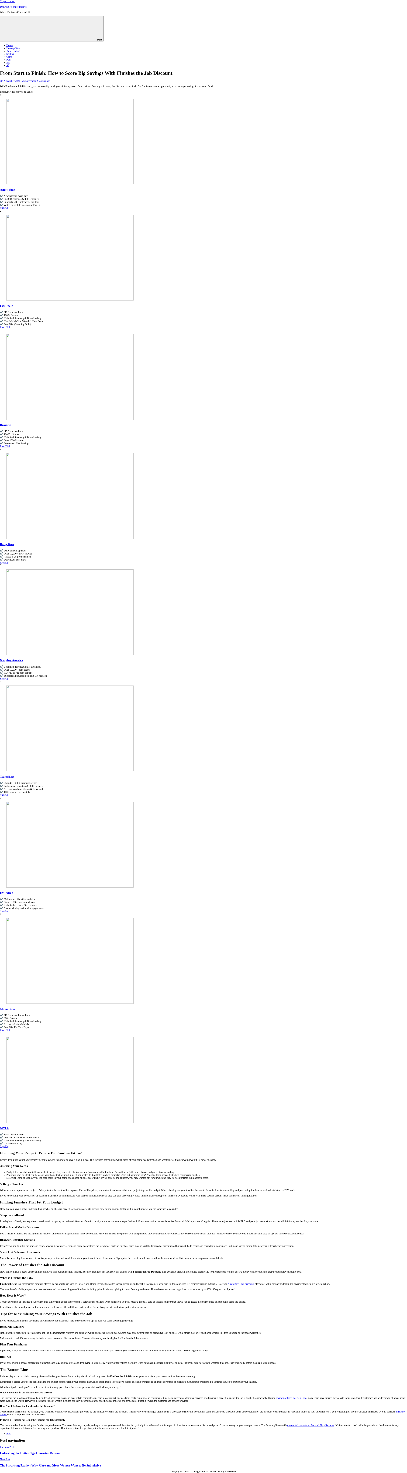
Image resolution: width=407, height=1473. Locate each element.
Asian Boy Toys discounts (241, 1284)
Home (9, 45)
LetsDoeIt (6, 305)
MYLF (4, 1128)
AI (7, 65)
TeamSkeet (7, 776)
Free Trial (5, 327)
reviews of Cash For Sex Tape (291, 1398)
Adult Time (7, 189)
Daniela (46, 81)
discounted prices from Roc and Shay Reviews (310, 1425)
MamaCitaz (7, 1009)
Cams (9, 56)
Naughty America (11, 660)
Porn (8, 59)
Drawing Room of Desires (13, 6)
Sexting (10, 54)
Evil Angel (7, 892)
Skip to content (7, 1)
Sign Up (4, 207)
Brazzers (5, 425)
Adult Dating (13, 51)
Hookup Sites (13, 48)
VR (8, 62)
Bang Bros (7, 544)
